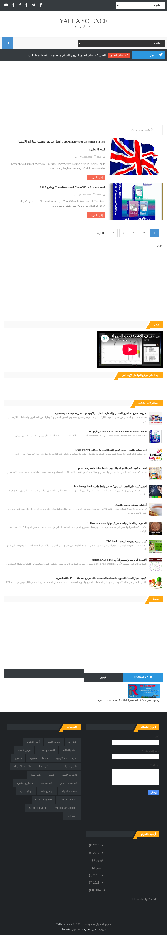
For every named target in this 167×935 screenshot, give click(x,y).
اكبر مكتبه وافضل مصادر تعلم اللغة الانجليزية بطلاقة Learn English (111, 449)
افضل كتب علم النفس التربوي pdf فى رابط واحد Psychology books (67, 55)
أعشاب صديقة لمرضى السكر (131, 504)
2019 (95, 845)
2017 (95, 852)
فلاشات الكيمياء (22, 766)
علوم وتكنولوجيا (47, 766)
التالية (100, 233)
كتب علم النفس (120, 55)
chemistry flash (68, 799)
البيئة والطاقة (70, 750)
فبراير (99, 860)
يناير (98, 867)
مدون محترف (90, 929)
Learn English (43, 799)
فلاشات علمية (69, 774)
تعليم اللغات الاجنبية (66, 758)
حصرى (18, 758)
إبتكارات (72, 741)
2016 (95, 875)
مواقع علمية (26, 791)
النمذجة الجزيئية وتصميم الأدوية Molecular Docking (119, 559)
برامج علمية (24, 750)
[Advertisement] (83, 94)
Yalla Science (83, 21)
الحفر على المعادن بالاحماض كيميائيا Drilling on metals (117, 523)
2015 (95, 882)
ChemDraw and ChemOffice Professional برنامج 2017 (72, 187)
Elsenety (65, 929)
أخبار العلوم (33, 741)
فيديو (51, 774)
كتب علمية (46, 783)
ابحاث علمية (53, 741)
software (72, 816)
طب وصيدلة (70, 766)
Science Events (38, 807)
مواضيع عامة (47, 791)
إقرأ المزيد (96, 177)
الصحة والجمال (46, 750)
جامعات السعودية (39, 758)
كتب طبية (35, 774)
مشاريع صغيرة (25, 783)
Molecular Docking (66, 807)
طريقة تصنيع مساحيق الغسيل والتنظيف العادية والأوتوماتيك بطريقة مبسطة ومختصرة (101, 413)
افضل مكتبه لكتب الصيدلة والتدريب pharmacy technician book (112, 468)
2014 (97, 890)
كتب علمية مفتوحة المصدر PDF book (126, 541)
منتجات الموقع (69, 791)
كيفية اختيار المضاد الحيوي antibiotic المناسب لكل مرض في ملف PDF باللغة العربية (101, 578)
